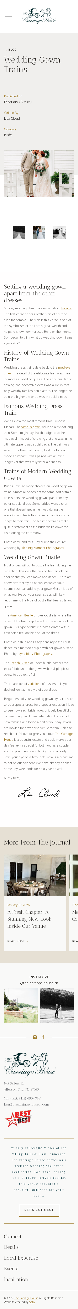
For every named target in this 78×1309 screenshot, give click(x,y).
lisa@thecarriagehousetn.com (26, 1104)
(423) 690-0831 (30, 1098)
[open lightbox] (19, 232)
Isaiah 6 (66, 308)
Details (11, 1247)
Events (11, 1268)
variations (34, 683)
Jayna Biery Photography (34, 653)
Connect (13, 1236)
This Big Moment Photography (42, 548)
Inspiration (16, 1279)
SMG (32, 1301)
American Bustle (21, 615)
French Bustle (19, 663)
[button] (8, 16)
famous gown (31, 427)
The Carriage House (26, 1297)
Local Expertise (21, 1258)
